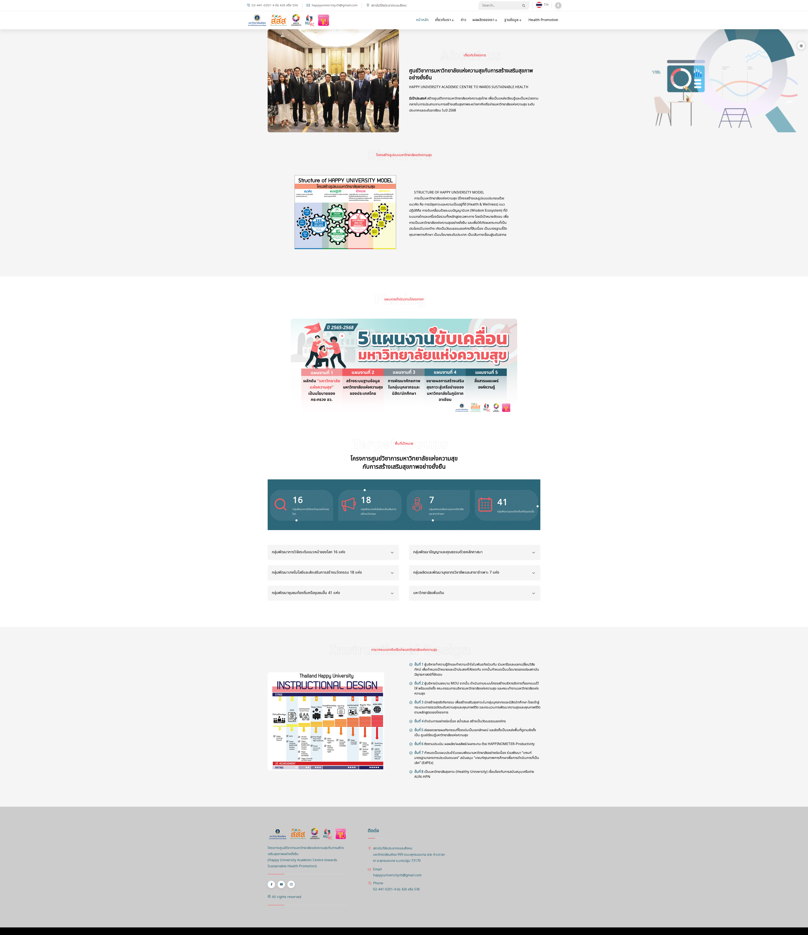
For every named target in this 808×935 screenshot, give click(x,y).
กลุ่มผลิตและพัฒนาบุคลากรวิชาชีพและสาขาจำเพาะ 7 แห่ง (456, 572)
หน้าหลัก (422, 20)
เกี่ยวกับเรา (443, 20)
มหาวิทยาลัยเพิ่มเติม (428, 593)
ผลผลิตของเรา (484, 20)
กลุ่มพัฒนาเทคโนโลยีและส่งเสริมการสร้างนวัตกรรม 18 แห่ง (317, 572)
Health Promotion (543, 20)
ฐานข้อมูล (511, 20)
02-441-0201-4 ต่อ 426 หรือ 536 (275, 5)
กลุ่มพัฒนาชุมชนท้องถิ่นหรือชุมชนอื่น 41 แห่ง (306, 593)
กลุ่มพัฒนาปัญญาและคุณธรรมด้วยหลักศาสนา (447, 552)
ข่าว (463, 20)
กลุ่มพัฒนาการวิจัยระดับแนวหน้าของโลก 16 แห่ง (308, 552)
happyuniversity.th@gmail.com (334, 5)
